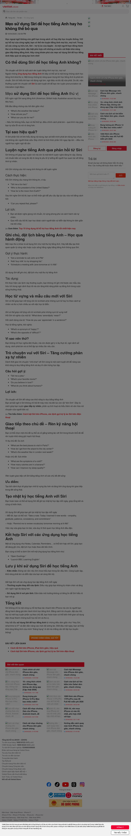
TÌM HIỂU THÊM (120, 833)
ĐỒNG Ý (120, 827)
